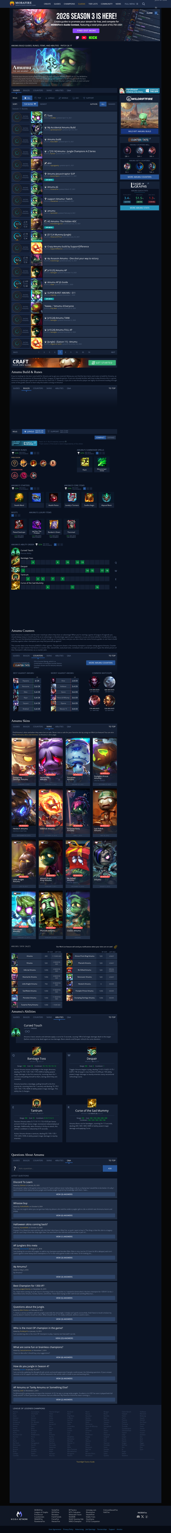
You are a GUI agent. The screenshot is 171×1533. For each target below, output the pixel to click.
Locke (69, 1428)
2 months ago (56, 963)
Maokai (70, 1441)
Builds (26, 90)
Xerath (142, 1420)
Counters (38, 90)
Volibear (143, 1412)
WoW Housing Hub (76, 1519)
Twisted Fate (126, 1430)
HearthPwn (90, 1515)
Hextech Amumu (84, 984)
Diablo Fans (90, 1517)
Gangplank (35, 1443)
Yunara (142, 1430)
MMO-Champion (75, 1521)
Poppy (88, 1437)
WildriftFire (38, 1519)
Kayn (51, 1451)
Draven (34, 1424)
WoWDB (72, 1517)
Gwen (33, 1453)
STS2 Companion (93, 1521)
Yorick (142, 1428)
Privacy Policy (68, 1529)
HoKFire (106, 1512)
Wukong (143, 1416)
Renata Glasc (90, 1453)
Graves (33, 1451)
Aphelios (16, 1430)
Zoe (141, 1447)
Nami (88, 1412)
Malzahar (70, 1439)
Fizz (32, 1439)
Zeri (141, 1441)
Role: (15, 98)
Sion (105, 1439)
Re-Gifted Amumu (84, 970)
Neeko (88, 1418)
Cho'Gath (34, 1414)
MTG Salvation (74, 1512)
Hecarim (34, 1455)
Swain (106, 1451)
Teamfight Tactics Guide (86, 1462)
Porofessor (38, 1515)
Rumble (106, 1416)
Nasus (88, 1414)
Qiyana (88, 1441)
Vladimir (125, 1455)
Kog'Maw (70, 1416)
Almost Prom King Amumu (84, 956)
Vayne (124, 1441)
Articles (119, 1529)
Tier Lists (93, 4)
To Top (112, 388)
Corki (33, 1416)
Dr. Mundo (35, 1422)
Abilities (59, 90)
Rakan (88, 1445)
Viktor (124, 1453)
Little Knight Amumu (29, 984)
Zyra (141, 1449)
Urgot (124, 1437)
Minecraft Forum (75, 1515)
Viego (124, 1451)
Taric (124, 1418)
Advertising (79, 1529)
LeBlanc (70, 1418)
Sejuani (106, 1422)
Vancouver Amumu (84, 977)
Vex (123, 1447)
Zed (141, 1439)
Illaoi (51, 1416)
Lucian (69, 1430)
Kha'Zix (52, 1455)
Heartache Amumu (30, 977)
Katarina (52, 1447)
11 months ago (57, 998)
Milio (69, 1447)
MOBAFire (38, 1510)
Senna (106, 1424)
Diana (33, 1420)
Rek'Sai (88, 1449)
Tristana (125, 1424)
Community (106, 4)
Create (47, 4)
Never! (111, 984)
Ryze (105, 1418)
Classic (81, 4)
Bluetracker (90, 1512)
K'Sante (52, 1435)
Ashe (15, 1433)
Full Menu (130, 4)
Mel (68, 1445)
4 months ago (56, 970)
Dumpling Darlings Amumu (84, 998)
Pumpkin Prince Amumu (84, 991)
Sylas (106, 1453)
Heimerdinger (54, 1412)
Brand (15, 1447)
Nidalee (88, 1420)
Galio (33, 1441)
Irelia (51, 1418)
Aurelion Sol (17, 1435)
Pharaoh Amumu (84, 963)
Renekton (89, 1455)
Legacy (111, 956)
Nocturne (89, 1424)
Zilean (142, 1445)
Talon (124, 1416)
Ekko (33, 1426)
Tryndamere (126, 1428)
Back (15, 352)
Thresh (124, 1422)
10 (77, 352)
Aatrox (15, 1412)
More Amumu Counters (101, 662)
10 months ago (57, 984)
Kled (69, 1414)
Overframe (90, 1519)
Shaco (106, 1430)
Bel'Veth (16, 1443)
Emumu (29, 963)
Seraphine (107, 1426)
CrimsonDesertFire (110, 1510)
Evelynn (34, 1430)
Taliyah (124, 1414)
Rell (87, 1451)
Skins (49, 90)
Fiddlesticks (35, 1435)
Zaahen (142, 1435)
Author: (94, 104)
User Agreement (55, 1529)
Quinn (88, 1443)
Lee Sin (70, 1420)
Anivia (15, 1426)
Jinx (50, 1433)
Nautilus (89, 1416)
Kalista (51, 1439)
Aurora (15, 1437)
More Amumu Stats (139, 208)
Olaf (87, 1428)
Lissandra (71, 1426)
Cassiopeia (35, 1412)
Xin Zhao (143, 1422)
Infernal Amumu (30, 970)
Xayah (142, 1418)
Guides (57, 4)
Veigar (124, 1443)
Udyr (123, 1435)
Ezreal (33, 1433)
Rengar (106, 1412)
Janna (51, 1422)
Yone (142, 1426)
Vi (122, 1449)
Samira (106, 1420)
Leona (69, 1422)
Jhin (50, 1430)
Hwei (51, 1414)
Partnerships (102, 1529)
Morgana (70, 1453)
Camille (16, 1455)
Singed (106, 1437)
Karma (51, 1441)
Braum (15, 1449)
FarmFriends (56, 1517)
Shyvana (107, 1435)
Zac (141, 1437)
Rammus (89, 1447)
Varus (124, 1439)
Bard (15, 1441)
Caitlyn (15, 1453)
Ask (110, 1168)
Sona (105, 1447)
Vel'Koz (124, 1445)
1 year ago (56, 1005)
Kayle (51, 1449)
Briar (15, 1451)
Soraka (106, 1449)
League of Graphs (41, 1512)
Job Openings (90, 1529)
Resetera (55, 1515)
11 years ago (56, 956)
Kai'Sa (51, 1437)
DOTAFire (55, 1512)
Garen (33, 1445)
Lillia (69, 1424)
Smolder (107, 1445)
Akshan (15, 1418)
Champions (69, 4)
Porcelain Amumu (29, 998)
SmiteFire (55, 1510)
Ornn (87, 1433)
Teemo (124, 1420)
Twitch (124, 1433)
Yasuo (142, 1424)
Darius (33, 1418)
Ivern (51, 1420)
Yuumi (142, 1433)
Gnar (33, 1447)
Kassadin (52, 1445)
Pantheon (89, 1435)
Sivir (105, 1441)
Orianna (89, 1430)
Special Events (111, 970)
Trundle (125, 1426)
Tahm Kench (126, 1412)
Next (113, 352)
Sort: (15, 104)
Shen (105, 1433)
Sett (105, 1428)
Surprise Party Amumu (29, 1005)
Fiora (33, 1437)
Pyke (87, 1439)
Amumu (30, 956)
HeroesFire (56, 1521)
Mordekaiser (72, 1451)
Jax (50, 1426)
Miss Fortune (72, 1449)
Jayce (51, 1428)
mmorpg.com (91, 1510)
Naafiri (69, 1455)
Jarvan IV (52, 1424)
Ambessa (16, 1422)
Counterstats (39, 1517)
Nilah (87, 1422)
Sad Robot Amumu (29, 991)
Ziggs (142, 1443)
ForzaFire (55, 1519)
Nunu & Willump (92, 1426)
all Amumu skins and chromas (27, 735)
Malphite (70, 1437)
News (118, 4)
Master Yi (70, 1443)
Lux (68, 1435)
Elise (33, 1428)
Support (112, 1529)
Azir (14, 1439)
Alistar (15, 1420)
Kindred (70, 1412)
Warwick (143, 1414)
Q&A (69, 90)
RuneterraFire (39, 1521)
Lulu (68, 1433)
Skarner (107, 1443)
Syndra (106, 1455)
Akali (15, 1416)
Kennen (52, 1453)
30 (83, 352)
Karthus (52, 1443)
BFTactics (73, 1510)
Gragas (34, 1449)
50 (89, 352)
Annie (15, 1428)
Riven (106, 1414)
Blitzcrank (16, 1445)
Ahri (14, 1414)
